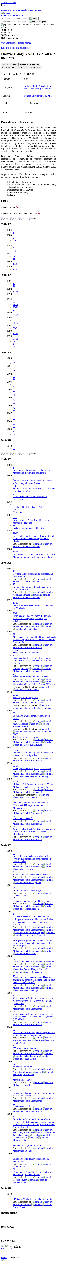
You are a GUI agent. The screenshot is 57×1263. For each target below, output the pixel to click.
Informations (35, 67)
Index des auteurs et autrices (14, 67)
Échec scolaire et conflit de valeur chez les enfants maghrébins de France (32, 482)
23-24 (15, 304)
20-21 (15, 296)
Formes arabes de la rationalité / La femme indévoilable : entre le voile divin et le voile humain (32, 660)
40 (14, 344)
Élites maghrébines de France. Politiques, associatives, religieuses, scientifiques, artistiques (32, 618)
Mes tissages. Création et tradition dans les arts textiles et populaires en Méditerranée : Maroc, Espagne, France (34, 639)
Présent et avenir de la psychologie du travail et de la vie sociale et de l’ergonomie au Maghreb (33, 538)
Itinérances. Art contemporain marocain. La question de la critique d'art (33, 754)
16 (14, 283)
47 (14, 379)
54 (14, 408)
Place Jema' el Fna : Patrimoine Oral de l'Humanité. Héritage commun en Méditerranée (31, 805)
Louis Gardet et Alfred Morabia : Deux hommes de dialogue (31, 521)
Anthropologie (31, 86)
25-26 (15, 307)
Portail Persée (14, 10)
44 (14, 368)
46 (14, 376)
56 (14, 416)
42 (14, 360)
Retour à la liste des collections (15, 47)
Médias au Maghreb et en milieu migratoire (32, 1199)
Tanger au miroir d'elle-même (26, 737)
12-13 (15, 264)
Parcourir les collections (12, 15)
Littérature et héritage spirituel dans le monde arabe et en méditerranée (33, 1094)
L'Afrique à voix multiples (25, 1048)
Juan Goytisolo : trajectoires (25, 697)
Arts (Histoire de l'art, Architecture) (39, 87)
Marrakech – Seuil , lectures (26, 652)
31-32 (15, 323)
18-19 (15, 291)
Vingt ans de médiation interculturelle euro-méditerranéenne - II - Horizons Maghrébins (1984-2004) (33, 1017)
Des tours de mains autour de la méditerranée (33, 961)
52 (14, 400)
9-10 (15, 256)
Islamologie (18, 512)
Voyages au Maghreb (22, 1066)
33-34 (15, 328)
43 (14, 363)
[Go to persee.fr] (6, 13)
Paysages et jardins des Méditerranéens (31, 901)
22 (14, 302)
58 (14, 424)
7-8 (14, 251)
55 (14, 410)
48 (14, 384)
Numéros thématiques (29, 64)
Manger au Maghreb (22, 1080)
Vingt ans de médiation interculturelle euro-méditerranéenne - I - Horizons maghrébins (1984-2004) (33, 1001)
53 (14, 403)
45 (14, 371)
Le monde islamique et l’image (27, 890)
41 (14, 346)
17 (14, 286)
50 (14, 392)
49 (14, 387)
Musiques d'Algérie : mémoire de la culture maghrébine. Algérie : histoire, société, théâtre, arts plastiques (34, 943)
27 (14, 310)
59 (14, 426)
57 (14, 418)
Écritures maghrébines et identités (28, 528)
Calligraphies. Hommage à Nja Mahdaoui (32, 768)
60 (14, 431)
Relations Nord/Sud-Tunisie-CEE (28, 507)
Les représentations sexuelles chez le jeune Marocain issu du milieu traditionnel (32, 471)
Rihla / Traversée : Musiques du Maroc (31, 874)
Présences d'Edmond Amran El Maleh (30, 676)
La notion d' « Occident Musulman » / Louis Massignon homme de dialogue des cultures (34, 555)
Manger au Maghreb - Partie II (27, 1145)
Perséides (25, 10)
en (4, 5)
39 (14, 341)
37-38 (15, 338)
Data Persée (35, 10)
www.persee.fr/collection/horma (16, 43)
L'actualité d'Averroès (23, 818)
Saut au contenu (8, 2)
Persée (4, 10)
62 (14, 448)
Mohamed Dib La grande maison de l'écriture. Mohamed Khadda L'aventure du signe (34, 785)
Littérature (46, 88)
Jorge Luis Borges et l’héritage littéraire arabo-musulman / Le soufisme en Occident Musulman (34, 831)
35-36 (15, 333)
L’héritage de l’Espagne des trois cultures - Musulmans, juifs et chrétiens (32, 1173)
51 (14, 395)
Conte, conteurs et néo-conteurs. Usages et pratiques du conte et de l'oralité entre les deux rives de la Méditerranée (34, 980)
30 (14, 320)
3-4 (14, 240)
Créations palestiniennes (24, 1106)
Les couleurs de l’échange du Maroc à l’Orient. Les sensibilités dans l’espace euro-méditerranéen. (33, 859)
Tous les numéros (9, 64)
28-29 (15, 315)
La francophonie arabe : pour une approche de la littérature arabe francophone (34, 1033)
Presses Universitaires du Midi (38, 96)
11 (14, 259)
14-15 (15, 269)
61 (14, 434)
